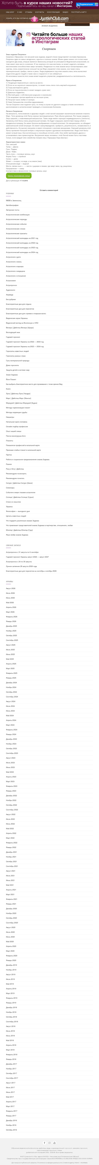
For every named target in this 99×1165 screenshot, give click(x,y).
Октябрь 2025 (11, 635)
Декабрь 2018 (11, 1007)
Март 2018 (10, 1049)
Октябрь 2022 (11, 805)
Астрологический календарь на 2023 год (22, 247)
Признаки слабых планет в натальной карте (23, 450)
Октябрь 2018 (11, 1017)
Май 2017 (10, 1097)
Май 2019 (10, 984)
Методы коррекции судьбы (16, 412)
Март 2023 (10, 781)
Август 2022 (10, 814)
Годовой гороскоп (13, 337)
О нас (19, 12)
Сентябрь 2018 (12, 1021)
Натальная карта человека (16, 421)
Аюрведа (9, 294)
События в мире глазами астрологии (20, 492)
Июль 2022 (10, 819)
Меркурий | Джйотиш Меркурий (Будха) (21, 403)
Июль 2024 (10, 706)
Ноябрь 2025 (11, 630)
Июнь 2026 (10, 598)
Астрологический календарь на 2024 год (22, 252)
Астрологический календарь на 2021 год (22, 238)
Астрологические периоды (16, 219)
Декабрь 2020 (11, 908)
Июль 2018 (10, 1031)
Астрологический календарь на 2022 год (22, 243)
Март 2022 (10, 838)
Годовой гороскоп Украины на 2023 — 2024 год (25, 346)
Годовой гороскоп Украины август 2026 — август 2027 (27, 557)
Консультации (53, 12)
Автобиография (12, 205)
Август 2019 (10, 974)
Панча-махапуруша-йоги (16, 436)
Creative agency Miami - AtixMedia (75, 1163)
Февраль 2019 (11, 998)
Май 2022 (10, 828)
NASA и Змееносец (13, 200)
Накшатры (10, 417)
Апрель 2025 (11, 663)
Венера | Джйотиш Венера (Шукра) (20, 327)
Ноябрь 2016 (11, 1125)
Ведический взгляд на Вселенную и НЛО (22, 323)
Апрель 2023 (11, 776)
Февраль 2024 (11, 729)
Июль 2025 (10, 649)
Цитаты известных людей (16, 516)
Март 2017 (10, 1106)
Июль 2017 (10, 1087)
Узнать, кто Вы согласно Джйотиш (21, 18)
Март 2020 (10, 951)
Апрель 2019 (11, 988)
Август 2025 (10, 645)
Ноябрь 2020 (11, 913)
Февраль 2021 (11, 899)
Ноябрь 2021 (11, 856)
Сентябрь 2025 (12, 640)
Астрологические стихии (15, 228)
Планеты (9, 440)
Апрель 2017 (11, 1101)
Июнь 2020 (10, 937)
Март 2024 (10, 725)
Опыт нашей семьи (13, 431)
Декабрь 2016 (11, 1120)
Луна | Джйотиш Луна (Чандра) (18, 393)
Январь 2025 (11, 678)
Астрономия (11, 280)
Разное (9, 464)
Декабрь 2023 (11, 739)
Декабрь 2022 (11, 795)
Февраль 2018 (11, 1054)
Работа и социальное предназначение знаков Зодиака (27, 459)
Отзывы (28, 12)
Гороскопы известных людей (17, 351)
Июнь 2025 (10, 654)
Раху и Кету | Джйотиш (15, 469)
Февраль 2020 (11, 955)
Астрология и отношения (16, 276)
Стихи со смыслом (13, 502)
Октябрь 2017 (11, 1073)
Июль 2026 (10, 593)
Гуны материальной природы (17, 360)
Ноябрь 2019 (11, 969)
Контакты (39, 12)
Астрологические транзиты (16, 233)
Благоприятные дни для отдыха (18, 304)
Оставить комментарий (49, 190)
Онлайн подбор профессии (17, 426)
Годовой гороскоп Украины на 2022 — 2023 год (25, 341)
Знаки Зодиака (49, 26)
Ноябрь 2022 (11, 800)
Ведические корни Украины (17, 318)
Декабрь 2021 (11, 852)
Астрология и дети (13, 257)
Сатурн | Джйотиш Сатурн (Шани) (19, 483)
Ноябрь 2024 (11, 687)
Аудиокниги (10, 290)
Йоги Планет (11, 379)
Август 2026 (10, 588)
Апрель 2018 (11, 1045)
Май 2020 (10, 941)
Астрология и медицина (15, 271)
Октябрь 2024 (11, 692)
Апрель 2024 (11, 720)
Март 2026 (10, 612)
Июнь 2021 (10, 880)
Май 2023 (10, 772)
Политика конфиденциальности (49, 1163)
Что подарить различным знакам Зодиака (22, 520)
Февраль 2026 (11, 616)
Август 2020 (10, 927)
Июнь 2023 (10, 767)
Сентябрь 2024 (12, 696)
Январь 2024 (11, 734)
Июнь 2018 (10, 1035)
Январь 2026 (11, 621)
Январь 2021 (11, 904)
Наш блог (10, 12)
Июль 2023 (10, 762)
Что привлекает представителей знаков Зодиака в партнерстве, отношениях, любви (39, 525)
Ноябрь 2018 (11, 1012)
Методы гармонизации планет (18, 407)
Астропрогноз (11, 285)
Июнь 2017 (10, 1092)
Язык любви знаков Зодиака (17, 534)
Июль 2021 (10, 875)
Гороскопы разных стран (16, 356)
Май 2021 (10, 885)
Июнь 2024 (10, 711)
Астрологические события (16, 224)
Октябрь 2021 (11, 861)
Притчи (9, 454)
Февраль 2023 (11, 786)
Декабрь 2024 (11, 682)
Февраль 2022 (11, 842)
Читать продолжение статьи (19, 175)
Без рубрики (11, 299)
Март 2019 (10, 993)
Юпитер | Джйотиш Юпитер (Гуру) (19, 530)
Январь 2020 (11, 960)
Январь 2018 (11, 1059)
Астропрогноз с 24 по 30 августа (19, 561)
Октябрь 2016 (11, 1130)
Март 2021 (10, 894)
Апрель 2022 (11, 833)
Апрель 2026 (11, 607)
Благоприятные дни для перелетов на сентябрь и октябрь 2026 (31, 571)
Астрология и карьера (14, 266)
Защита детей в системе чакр (17, 370)
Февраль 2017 (11, 1111)
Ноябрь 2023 (11, 743)
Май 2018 (10, 1040)
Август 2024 (10, 701)
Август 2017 (10, 1082)
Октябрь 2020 (11, 918)
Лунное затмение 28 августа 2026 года (21, 566)
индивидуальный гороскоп (61, 1148)
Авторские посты (12, 210)
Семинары (10, 487)
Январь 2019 (11, 1002)
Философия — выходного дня (18, 511)
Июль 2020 (10, 932)
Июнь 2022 (10, 824)
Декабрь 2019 (11, 965)
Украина (9, 506)
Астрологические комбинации (18, 214)
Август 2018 (10, 1026)
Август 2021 (10, 871)
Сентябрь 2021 (12, 866)
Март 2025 (10, 668)
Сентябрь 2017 (12, 1078)
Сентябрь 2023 (12, 753)
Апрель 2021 (11, 889)
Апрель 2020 (11, 946)
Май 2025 (10, 659)
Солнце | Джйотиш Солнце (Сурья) (20, 497)
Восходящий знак (13, 332)
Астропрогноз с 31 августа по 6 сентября (22, 552)
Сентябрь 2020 (12, 922)
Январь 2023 (11, 791)
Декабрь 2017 (11, 1064)
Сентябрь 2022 (12, 809)
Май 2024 (10, 715)
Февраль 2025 (11, 673)
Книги (8, 389)
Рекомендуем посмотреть (16, 473)
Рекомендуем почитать (15, 478)
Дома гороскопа (12, 365)
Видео (65, 12)
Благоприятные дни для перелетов (20, 308)
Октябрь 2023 (11, 748)
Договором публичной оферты (24, 1163)
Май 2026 (10, 602)
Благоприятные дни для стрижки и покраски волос (26, 313)
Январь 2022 (11, 847)
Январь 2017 (11, 1115)
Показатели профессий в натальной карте (23, 445)
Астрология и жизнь (14, 261)
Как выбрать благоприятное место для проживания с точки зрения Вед (34, 384)
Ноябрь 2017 (11, 1068)
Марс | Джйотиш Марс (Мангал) (18, 398)
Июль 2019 (10, 979)
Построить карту (79, 12)
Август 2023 (10, 758)
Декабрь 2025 (11, 626)
